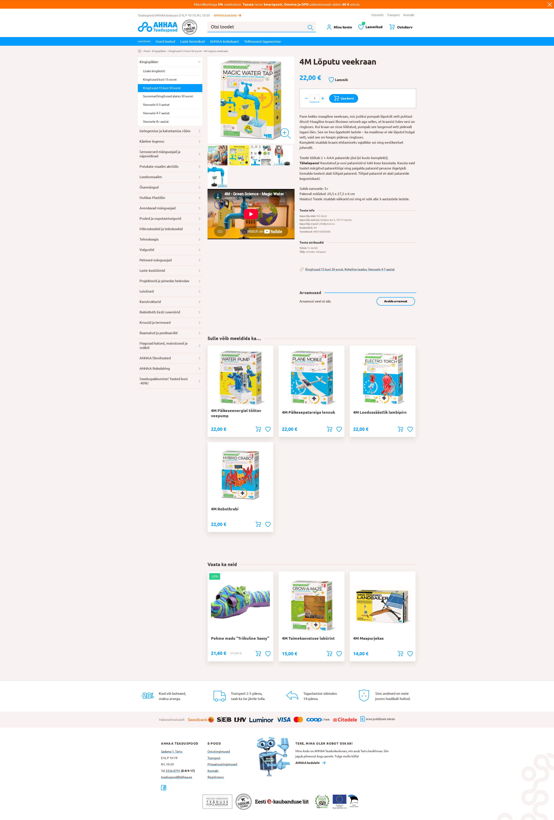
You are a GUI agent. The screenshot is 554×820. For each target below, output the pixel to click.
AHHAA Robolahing (155, 368)
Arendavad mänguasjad (158, 208)
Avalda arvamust (395, 301)
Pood (147, 51)
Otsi (310, 27)
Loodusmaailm (151, 177)
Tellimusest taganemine (262, 41)
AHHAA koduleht (225, 15)
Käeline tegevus (152, 141)
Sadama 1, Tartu (171, 751)
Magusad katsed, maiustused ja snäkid (163, 345)
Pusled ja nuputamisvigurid (160, 218)
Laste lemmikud (192, 41)
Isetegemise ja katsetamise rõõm (165, 131)
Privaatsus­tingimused (222, 764)
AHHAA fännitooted (155, 358)
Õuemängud (149, 187)
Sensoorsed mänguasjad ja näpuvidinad (160, 154)
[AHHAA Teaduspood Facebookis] (184, 787)
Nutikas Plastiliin (152, 198)
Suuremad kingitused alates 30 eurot (168, 96)
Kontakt (408, 15)
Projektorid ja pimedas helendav (164, 281)
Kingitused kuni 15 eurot (160, 79)
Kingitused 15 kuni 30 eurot (185, 51)
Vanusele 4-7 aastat (381, 269)
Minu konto (343, 27)
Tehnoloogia (149, 239)
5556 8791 (173, 771)
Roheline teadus (356, 269)
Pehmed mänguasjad (156, 260)
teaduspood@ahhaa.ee (176, 777)
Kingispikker (159, 51)
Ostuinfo (377, 15)
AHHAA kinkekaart (224, 41)
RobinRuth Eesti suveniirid (160, 312)
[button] (338, 80)
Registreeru (216, 777)
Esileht (140, 51)
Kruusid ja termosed (155, 322)
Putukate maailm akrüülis (159, 166)
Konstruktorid (150, 302)
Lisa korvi (347, 98)
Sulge (549, 4)
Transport (393, 15)
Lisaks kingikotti (154, 71)
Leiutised (147, 291)
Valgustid (147, 250)
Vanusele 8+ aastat (156, 121)
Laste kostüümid (152, 270)
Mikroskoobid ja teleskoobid (161, 229)
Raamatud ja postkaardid (158, 333)
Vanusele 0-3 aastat (156, 104)
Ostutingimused (219, 751)
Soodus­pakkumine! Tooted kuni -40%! (164, 381)
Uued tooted (165, 41)
